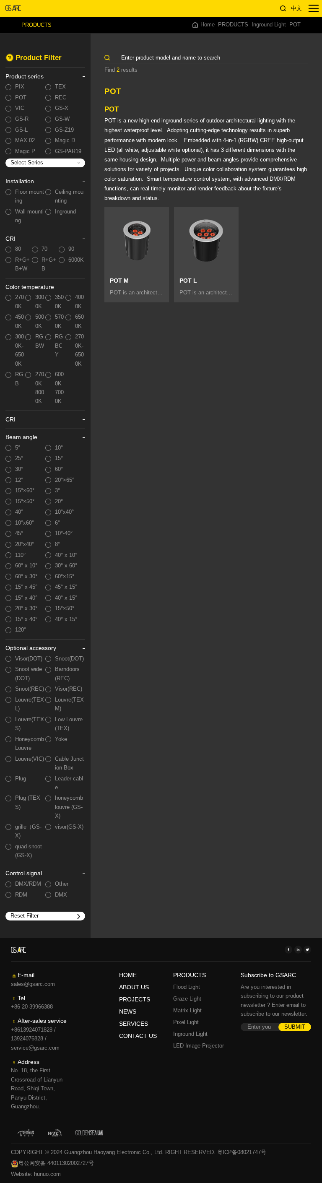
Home (207, 25)
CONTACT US (138, 1036)
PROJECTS (134, 999)
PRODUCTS (36, 25)
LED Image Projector (198, 1046)
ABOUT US (134, 987)
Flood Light (186, 987)
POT (295, 25)
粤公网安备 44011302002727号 (56, 1163)
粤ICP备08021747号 (241, 1152)
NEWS (127, 1012)
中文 (296, 8)
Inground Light (269, 25)
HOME (128, 975)
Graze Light (187, 999)
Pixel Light (186, 1022)
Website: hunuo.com (36, 1174)
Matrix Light (187, 1011)
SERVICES (133, 1024)
